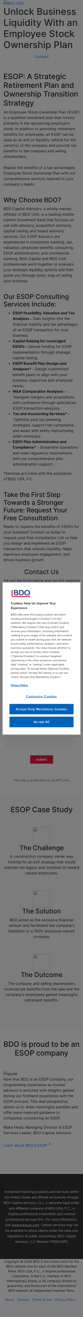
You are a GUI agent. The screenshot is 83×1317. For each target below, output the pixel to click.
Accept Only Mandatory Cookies (41, 709)
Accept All (42, 722)
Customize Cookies (41, 696)
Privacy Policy (19, 685)
